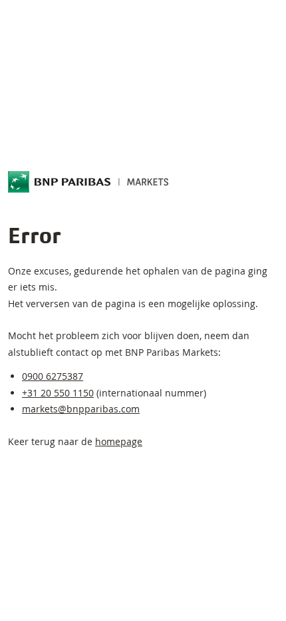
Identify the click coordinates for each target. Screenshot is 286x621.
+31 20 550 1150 (58, 392)
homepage (118, 441)
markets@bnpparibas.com (81, 408)
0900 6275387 (52, 376)
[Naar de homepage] (88, 182)
